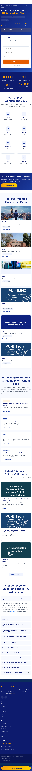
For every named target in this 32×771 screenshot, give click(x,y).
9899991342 (22, 393)
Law (23, 23)
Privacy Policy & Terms (6, 758)
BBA (26, 23)
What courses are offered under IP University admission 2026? (14, 631)
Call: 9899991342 (10, 185)
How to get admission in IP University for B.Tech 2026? (15, 598)
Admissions (3, 706)
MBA (20, 23)
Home (2, 703)
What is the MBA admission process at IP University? (13, 618)
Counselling (3, 711)
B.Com (3, 25)
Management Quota (5, 709)
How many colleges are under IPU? (11, 657)
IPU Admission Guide (7, 2)
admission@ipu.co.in (7, 746)
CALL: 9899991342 (17, 768)
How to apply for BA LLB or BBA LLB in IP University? (13, 625)
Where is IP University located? (10, 652)
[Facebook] (2, 697)
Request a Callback (16, 61)
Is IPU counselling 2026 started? (10, 642)
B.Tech (16, 23)
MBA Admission (4, 728)
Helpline (3, 714)
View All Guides (15, 574)
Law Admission (4, 731)
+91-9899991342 (8, 743)
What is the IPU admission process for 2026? (14, 662)
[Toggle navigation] (15, 2)
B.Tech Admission (5, 723)
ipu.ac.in (13, 693)
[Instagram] (5, 697)
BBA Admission (4, 734)
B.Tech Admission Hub (6, 726)
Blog (2, 736)
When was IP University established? (12, 672)
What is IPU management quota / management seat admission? (14, 637)
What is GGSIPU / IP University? (10, 647)
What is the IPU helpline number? (11, 667)
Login (2, 716)
